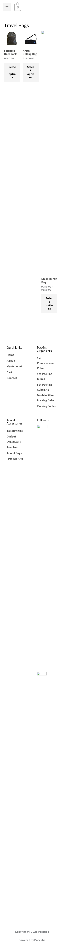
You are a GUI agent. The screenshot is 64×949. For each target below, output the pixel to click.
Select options (12, 72)
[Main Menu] (7, 7)
